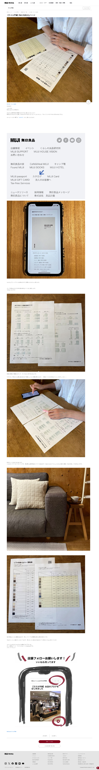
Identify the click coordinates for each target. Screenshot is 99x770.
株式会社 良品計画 (82, 761)
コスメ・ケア (42, 2)
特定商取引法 (27, 767)
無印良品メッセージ (82, 757)
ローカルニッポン (35, 757)
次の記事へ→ (54, 735)
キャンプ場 (50, 757)
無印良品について (81, 759)
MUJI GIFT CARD (66, 759)
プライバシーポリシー (9, 767)
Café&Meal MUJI (51, 755)
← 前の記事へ (44, 735)
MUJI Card (65, 757)
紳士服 (26, 2)
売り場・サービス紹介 (11, 104)
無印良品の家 (50, 753)
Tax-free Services (66, 763)
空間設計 (34, 761)
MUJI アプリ (65, 753)
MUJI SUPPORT (35, 759)
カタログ (21, 117)
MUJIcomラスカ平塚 (11, 731)
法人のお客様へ (66, 761)
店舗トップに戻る (49, 741)
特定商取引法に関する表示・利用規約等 (86, 763)
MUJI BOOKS (50, 761)
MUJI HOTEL (50, 763)
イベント (34, 755)
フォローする (86, 8)
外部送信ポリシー (19, 767)
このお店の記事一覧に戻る (49, 745)
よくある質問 (35, 763)
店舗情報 (34, 753)
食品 (71, 2)
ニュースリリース (81, 753)
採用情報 (79, 755)
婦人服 (20, 2)
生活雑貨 (51, 2)
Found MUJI (50, 759)
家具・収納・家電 (60, 2)
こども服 (32, 2)
